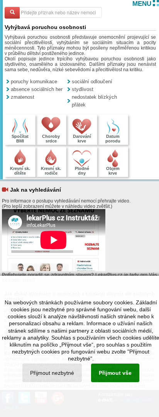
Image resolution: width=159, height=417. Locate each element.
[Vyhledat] (12, 13)
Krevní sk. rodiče (51, 170)
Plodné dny (82, 170)
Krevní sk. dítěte (20, 170)
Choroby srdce (51, 138)
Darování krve (82, 138)
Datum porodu (112, 138)
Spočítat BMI (20, 138)
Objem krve (113, 170)
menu (141, 3)
